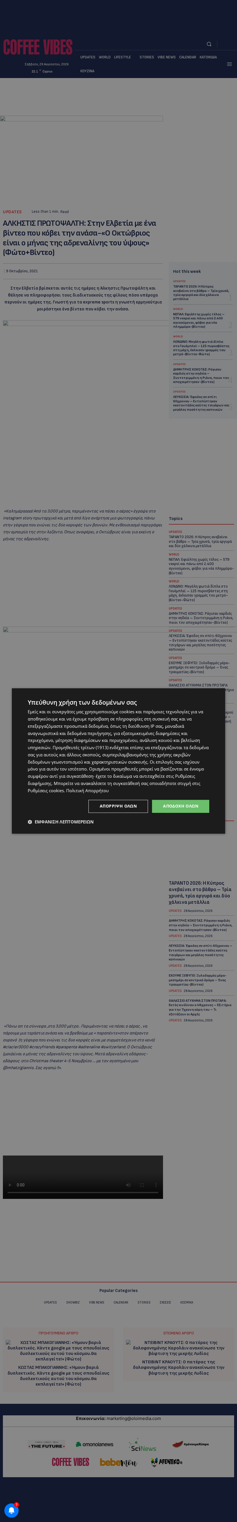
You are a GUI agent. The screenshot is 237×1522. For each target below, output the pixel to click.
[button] (61, 822)
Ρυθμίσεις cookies (46, 790)
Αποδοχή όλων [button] (180, 806)
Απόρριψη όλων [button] (118, 806)
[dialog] (118, 761)
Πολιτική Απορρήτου (87, 790)
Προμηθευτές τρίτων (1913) (80, 748)
